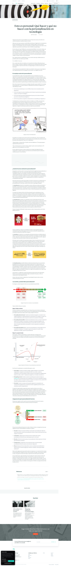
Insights (29, 554)
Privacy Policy (56, 564)
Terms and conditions (51, 564)
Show (46, 471)
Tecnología (15, 19)
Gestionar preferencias (7, 563)
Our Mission (29, 557)
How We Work (33, 3)
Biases (29, 556)
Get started (56, 3)
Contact (29, 558)
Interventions (29, 555)
